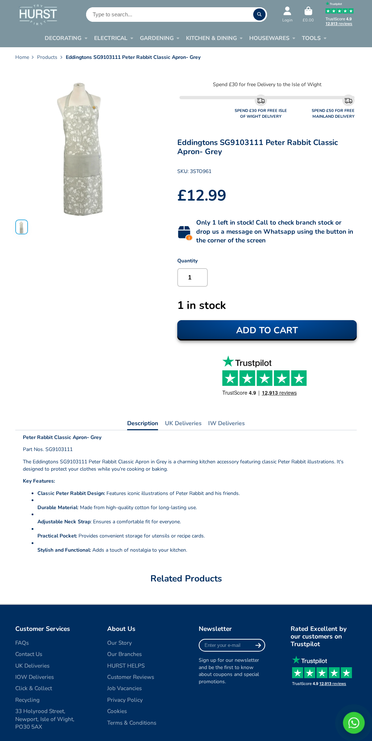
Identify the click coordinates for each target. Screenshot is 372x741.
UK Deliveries (183, 423)
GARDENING (157, 38)
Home (22, 57)
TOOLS (311, 38)
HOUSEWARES (269, 38)
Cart (308, 14)
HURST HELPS (126, 665)
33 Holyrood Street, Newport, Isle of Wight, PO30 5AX (44, 718)
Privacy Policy (125, 700)
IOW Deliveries (34, 677)
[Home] (38, 14)
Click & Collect (33, 688)
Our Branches (124, 654)
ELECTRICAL (111, 38)
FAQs (22, 643)
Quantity (187, 260)
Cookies (117, 711)
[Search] (259, 14)
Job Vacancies (124, 688)
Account (287, 14)
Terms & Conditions (131, 722)
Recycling (27, 700)
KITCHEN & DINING (211, 38)
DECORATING (63, 38)
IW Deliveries (226, 423)
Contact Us (28, 654)
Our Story (119, 643)
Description (142, 423)
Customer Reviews (130, 677)
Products (47, 57)
